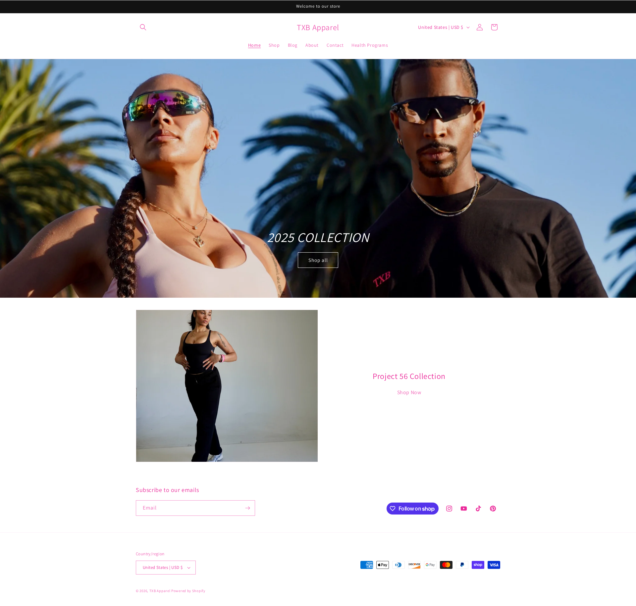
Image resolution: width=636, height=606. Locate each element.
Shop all (318, 260)
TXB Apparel (160, 590)
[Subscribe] (247, 508)
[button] (143, 27)
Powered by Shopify (188, 590)
